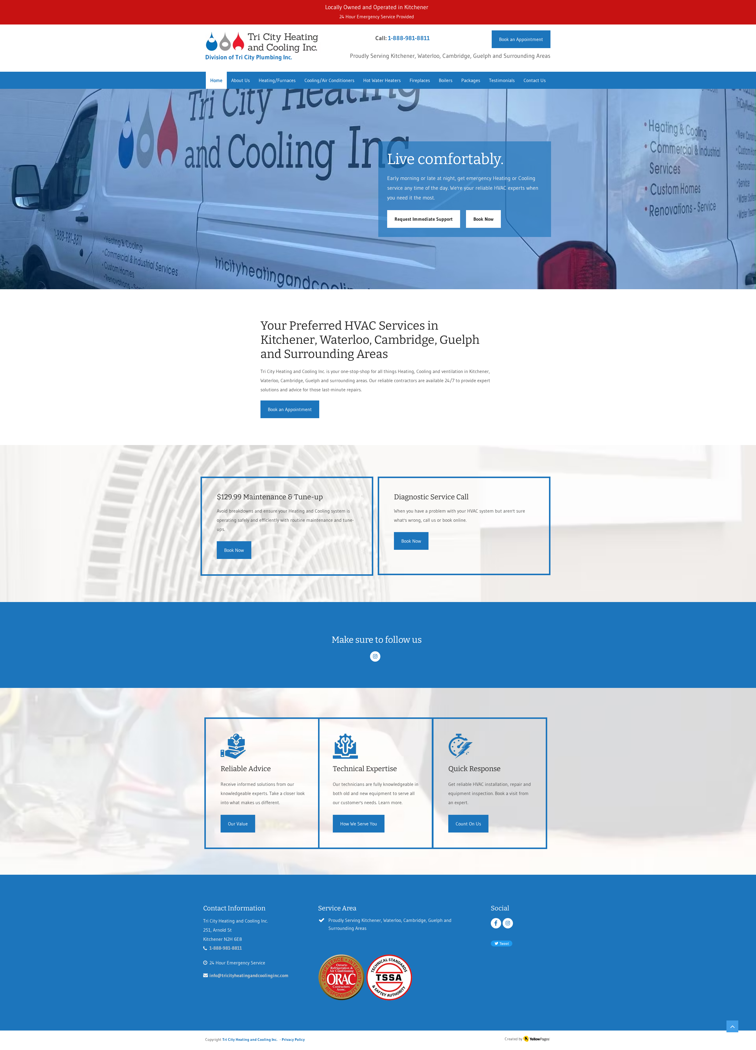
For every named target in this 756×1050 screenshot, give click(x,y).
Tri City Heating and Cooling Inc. (249, 1039)
